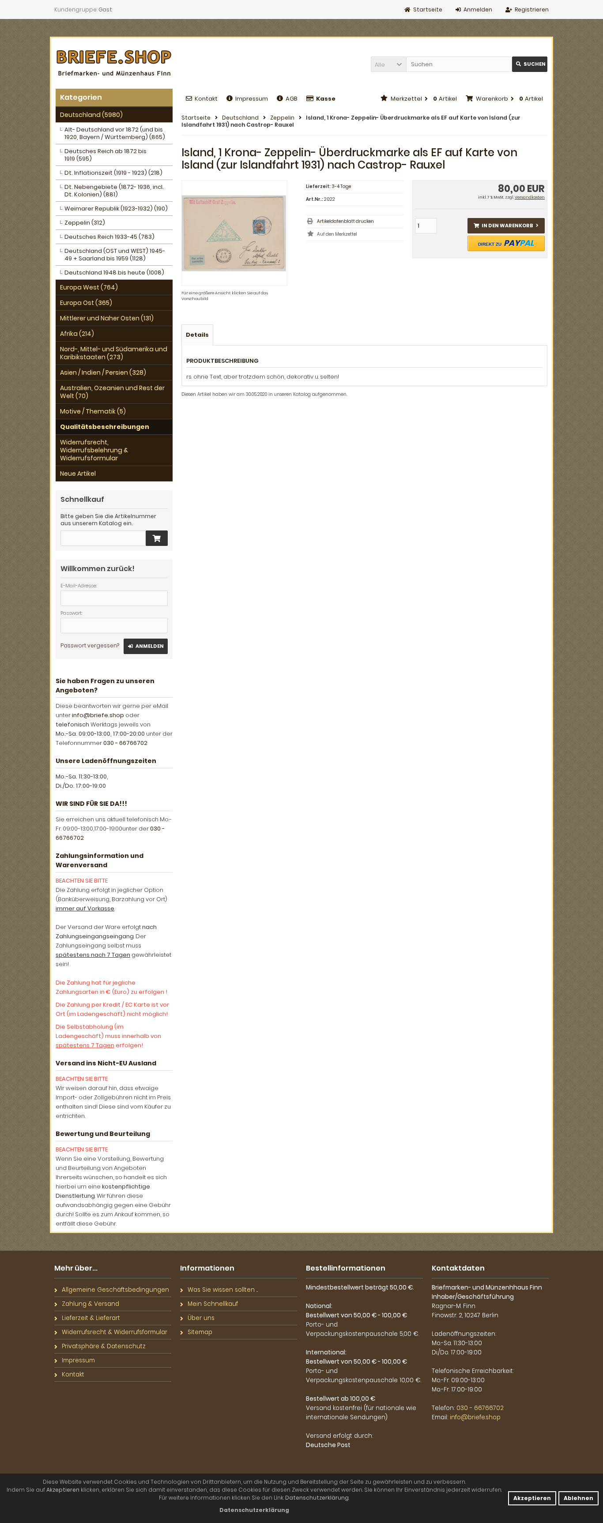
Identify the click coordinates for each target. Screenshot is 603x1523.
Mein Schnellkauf (213, 1304)
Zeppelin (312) (84, 222)
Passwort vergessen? (89, 645)
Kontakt (206, 98)
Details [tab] (197, 335)
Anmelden (145, 646)
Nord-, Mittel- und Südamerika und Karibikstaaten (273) (113, 353)
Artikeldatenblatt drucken (345, 221)
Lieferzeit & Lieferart (91, 1318)
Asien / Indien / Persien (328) (103, 372)
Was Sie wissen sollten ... (223, 1290)
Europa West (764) (89, 287)
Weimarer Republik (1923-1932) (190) (116, 208)
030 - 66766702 (125, 743)
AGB (292, 98)
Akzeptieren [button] (532, 1498)
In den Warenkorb (505, 225)
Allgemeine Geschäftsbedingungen (115, 1290)
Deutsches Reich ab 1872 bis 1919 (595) (105, 155)
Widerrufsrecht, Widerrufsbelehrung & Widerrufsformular (94, 450)
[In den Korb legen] (156, 538)
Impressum (251, 98)
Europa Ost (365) (86, 302)
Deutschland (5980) (91, 114)
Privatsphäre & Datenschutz (104, 1346)
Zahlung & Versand (90, 1304)
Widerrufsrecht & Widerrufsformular (114, 1332)
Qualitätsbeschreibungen (104, 426)
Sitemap (200, 1332)
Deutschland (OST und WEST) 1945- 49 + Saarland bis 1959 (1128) (114, 255)
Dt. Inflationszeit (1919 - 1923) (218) (113, 173)
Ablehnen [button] (578, 1498)
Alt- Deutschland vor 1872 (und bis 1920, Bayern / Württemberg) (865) (114, 133)
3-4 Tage (341, 186)
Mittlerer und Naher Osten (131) (107, 318)
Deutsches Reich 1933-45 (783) (109, 237)
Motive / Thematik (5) (93, 411)
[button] (388, 64)
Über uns (201, 1318)
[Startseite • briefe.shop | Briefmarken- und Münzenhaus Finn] (114, 63)
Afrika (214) (77, 333)
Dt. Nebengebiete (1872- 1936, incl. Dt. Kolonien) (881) (114, 191)
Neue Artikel (78, 473)
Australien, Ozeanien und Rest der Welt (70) (112, 392)
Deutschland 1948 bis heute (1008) (114, 272)
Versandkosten (530, 197)
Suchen (529, 64)
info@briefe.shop (98, 715)
